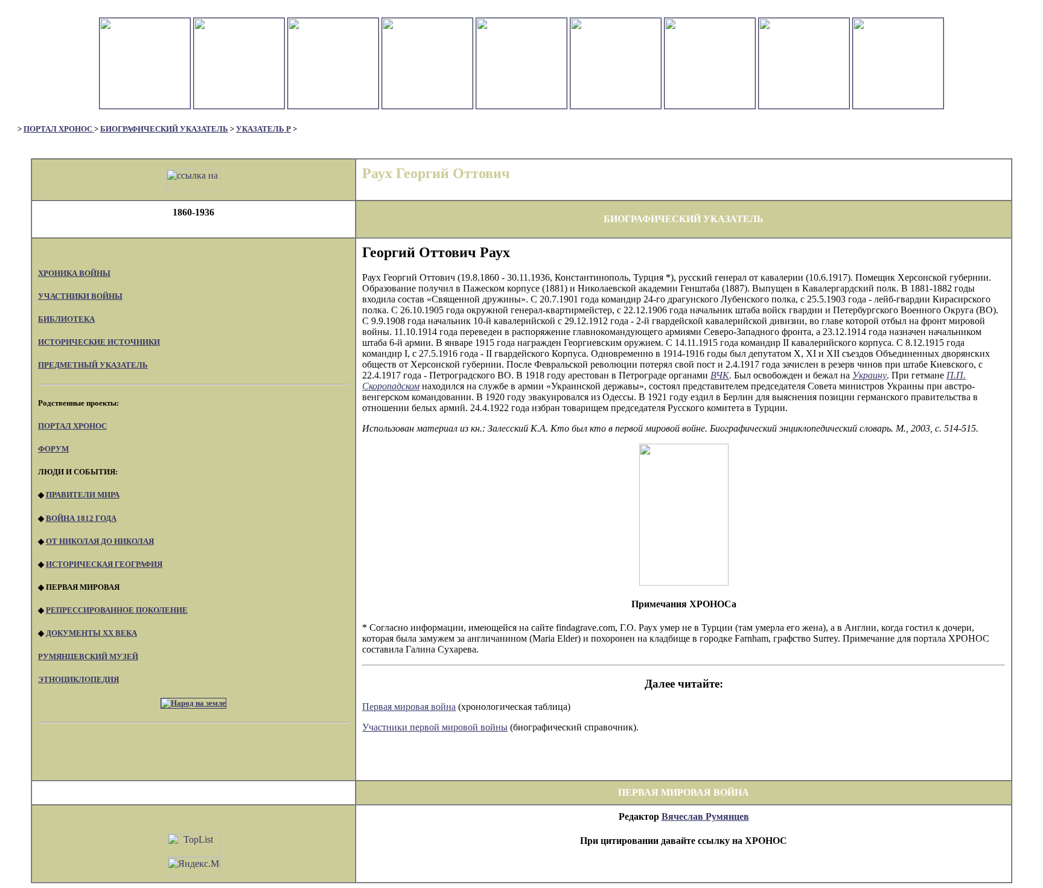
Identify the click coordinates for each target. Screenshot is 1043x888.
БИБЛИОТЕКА (66, 319)
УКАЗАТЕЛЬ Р (263, 128)
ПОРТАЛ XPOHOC (72, 425)
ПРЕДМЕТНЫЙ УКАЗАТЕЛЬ (93, 364)
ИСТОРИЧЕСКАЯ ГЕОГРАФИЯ (104, 564)
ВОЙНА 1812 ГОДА (81, 518)
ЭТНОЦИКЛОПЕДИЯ (78, 679)
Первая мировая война (409, 706)
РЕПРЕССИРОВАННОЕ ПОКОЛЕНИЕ (117, 610)
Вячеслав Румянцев (705, 816)
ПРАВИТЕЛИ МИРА (83, 494)
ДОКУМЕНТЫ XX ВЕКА (91, 632)
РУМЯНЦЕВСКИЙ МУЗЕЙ (88, 656)
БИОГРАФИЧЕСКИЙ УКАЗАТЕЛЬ (164, 128)
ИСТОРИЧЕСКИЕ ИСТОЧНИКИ (99, 342)
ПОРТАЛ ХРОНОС (59, 128)
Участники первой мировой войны (435, 727)
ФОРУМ (53, 448)
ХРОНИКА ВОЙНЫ (74, 273)
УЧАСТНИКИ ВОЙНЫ (80, 296)
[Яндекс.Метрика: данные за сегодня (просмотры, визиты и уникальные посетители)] (193, 866)
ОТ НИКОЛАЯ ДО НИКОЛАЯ (100, 541)
